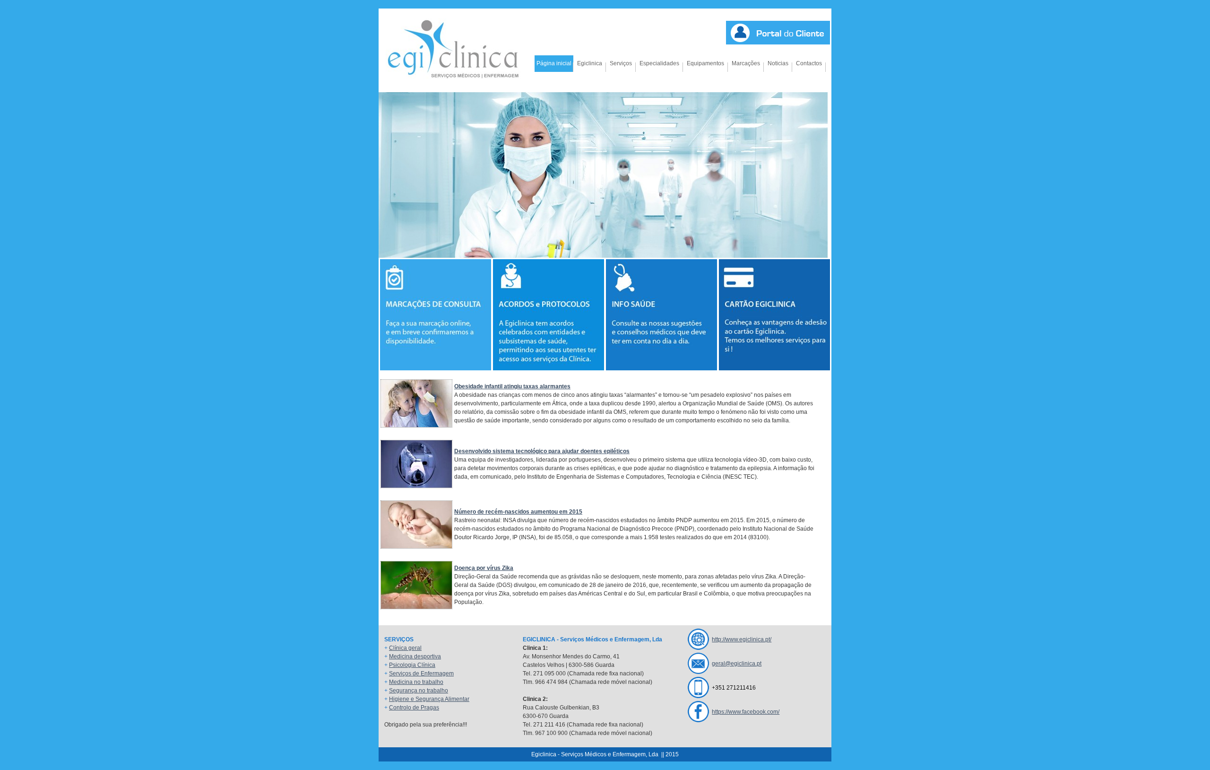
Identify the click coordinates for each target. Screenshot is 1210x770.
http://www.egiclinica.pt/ (741, 639)
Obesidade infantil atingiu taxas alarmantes (512, 386)
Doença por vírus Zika (483, 568)
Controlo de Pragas (414, 707)
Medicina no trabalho (416, 682)
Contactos (809, 63)
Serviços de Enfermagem (421, 673)
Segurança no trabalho (418, 690)
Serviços (621, 63)
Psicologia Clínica (412, 665)
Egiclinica (589, 63)
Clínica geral (405, 648)
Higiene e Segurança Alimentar (429, 699)
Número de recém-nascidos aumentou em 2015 (518, 511)
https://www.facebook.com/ (745, 712)
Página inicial (553, 63)
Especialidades (659, 63)
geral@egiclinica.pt (736, 663)
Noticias (778, 63)
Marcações (746, 63)
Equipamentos (705, 63)
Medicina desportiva (415, 656)
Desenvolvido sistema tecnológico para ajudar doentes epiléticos (542, 451)
